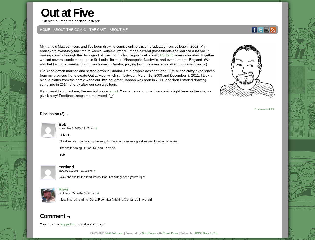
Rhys (63, 189)
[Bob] (48, 130)
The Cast (97, 30)
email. (114, 91)
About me (119, 30)
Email (267, 30)
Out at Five (67, 12)
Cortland (166, 55)
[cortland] (48, 173)
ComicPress (170, 233)
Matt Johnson (114, 233)
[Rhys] (48, 202)
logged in (67, 224)
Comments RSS (264, 109)
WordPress (149, 233)
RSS (273, 30)
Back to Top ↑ (211, 233)
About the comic (70, 30)
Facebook (255, 30)
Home (45, 30)
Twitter (261, 30)
